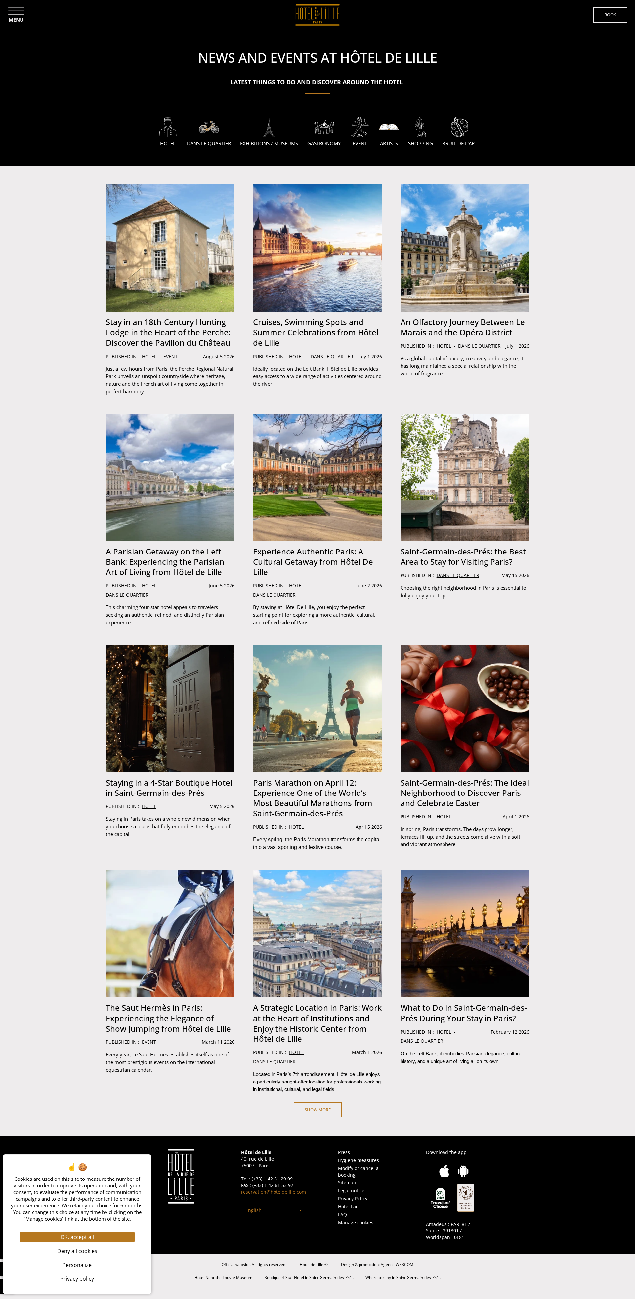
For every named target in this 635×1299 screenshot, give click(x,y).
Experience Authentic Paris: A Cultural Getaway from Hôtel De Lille (313, 561)
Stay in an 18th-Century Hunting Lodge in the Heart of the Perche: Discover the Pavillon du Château (168, 332)
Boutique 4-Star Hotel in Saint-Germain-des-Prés (309, 1277)
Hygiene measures (358, 1160)
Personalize (77, 1265)
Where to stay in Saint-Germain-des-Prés (403, 1277)
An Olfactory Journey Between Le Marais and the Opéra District (463, 327)
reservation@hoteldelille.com (273, 1192)
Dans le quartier (332, 356)
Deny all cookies (77, 1251)
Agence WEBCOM (397, 1264)
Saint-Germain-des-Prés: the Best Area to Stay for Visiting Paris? (463, 556)
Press (344, 1152)
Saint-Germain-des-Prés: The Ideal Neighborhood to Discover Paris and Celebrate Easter (465, 792)
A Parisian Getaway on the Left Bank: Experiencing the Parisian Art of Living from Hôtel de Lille (165, 561)
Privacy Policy (352, 1198)
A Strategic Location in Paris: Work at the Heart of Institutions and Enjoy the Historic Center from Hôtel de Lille (317, 1023)
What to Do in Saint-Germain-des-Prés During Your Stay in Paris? (464, 1012)
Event (170, 356)
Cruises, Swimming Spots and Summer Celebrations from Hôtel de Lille (315, 332)
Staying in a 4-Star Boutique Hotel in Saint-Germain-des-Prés (169, 787)
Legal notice (351, 1190)
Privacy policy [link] (77, 1278)
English (253, 1210)
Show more (318, 1110)
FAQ (342, 1214)
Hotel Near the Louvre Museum (223, 1277)
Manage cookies (355, 1222)
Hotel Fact (349, 1206)
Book (610, 15)
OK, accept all (77, 1237)
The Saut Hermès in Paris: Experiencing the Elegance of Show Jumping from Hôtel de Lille (168, 1018)
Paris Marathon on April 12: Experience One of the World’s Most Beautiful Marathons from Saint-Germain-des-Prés (312, 798)
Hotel (149, 356)
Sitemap (347, 1182)
